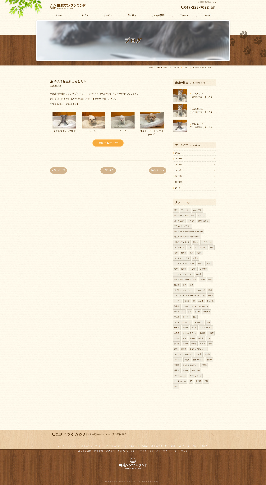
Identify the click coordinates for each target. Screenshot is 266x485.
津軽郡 (207, 354)
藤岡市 (185, 344)
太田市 (195, 258)
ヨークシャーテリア (182, 258)
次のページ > (157, 170)
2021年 (178, 176)
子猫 (206, 381)
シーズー (177, 301)
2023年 (178, 165)
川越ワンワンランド (182, 242)
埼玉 (176, 210)
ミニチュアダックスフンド (184, 263)
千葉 (210, 280)
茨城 (189, 312)
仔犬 (176, 386)
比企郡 (202, 280)
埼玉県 (198, 381)
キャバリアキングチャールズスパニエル (189, 296)
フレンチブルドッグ (190, 365)
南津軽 (183, 349)
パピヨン (193, 269)
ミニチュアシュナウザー (183, 274)
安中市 (176, 344)
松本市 (183, 253)
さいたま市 (195, 370)
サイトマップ (181, 451)
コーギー (186, 317)
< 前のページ (58, 170)
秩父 (194, 317)
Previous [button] (52, 124)
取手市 (197, 312)
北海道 (202, 333)
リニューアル (179, 248)
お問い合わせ (203, 221)
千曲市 (209, 360)
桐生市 (198, 274)
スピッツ (177, 360)
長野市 (176, 370)
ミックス (210, 301)
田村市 (176, 328)
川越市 (195, 242)
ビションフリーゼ (189, 333)
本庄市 (176, 317)
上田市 (200, 301)
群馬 (191, 253)
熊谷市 (210, 296)
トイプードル (207, 242)
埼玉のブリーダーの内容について (187, 237)
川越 (189, 248)
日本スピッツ (198, 360)
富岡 (184, 285)
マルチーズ (200, 290)
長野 (176, 253)
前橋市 (200, 263)
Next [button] (164, 124)
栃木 (176, 269)
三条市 (176, 333)
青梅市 (192, 338)
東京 (184, 338)
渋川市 (199, 253)
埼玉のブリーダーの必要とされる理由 (188, 231)
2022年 (178, 170)
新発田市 (206, 312)
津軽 (176, 349)
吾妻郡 (204, 365)
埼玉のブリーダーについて (184, 215)
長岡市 (185, 328)
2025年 (178, 153)
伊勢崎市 (203, 269)
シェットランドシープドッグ (185, 280)
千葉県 (194, 344)
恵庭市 (198, 354)
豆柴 (191, 285)
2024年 (178, 159)
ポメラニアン (179, 312)
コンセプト (197, 210)
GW (191, 381)
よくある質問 (179, 221)
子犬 (211, 248)
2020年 (178, 182)
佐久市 (200, 338)
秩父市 (194, 328)
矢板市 (185, 370)
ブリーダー (185, 210)
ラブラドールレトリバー (183, 290)
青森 (210, 344)
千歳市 (210, 333)
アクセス (191, 221)
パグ (208, 338)
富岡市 (187, 360)
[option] (64, 124)
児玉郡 (187, 301)
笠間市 (176, 365)
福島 (208, 322)
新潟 (210, 290)
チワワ (209, 263)
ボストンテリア (206, 328)
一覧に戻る (108, 170)
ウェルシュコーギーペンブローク (195, 306)
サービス (201, 215)
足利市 (183, 269)
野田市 (176, 285)
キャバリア (199, 322)
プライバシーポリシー (182, 226)
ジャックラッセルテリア (183, 354)
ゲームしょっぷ (180, 376)
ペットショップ (201, 248)
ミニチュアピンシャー (198, 349)
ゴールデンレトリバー (182, 322)
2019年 (178, 188)
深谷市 (176, 306)
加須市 (176, 338)
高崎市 (202, 344)
